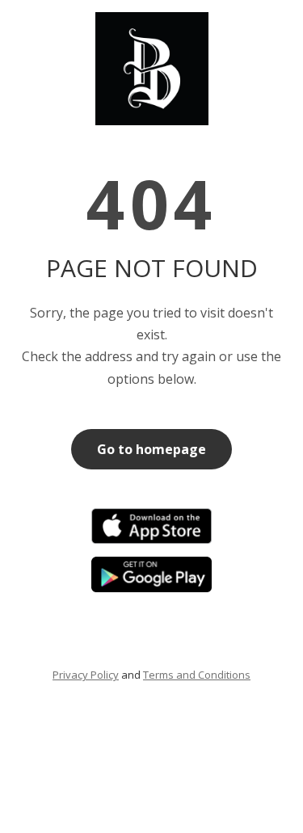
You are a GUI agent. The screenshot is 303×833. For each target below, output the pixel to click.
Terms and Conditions (196, 674)
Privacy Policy (86, 674)
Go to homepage (151, 449)
